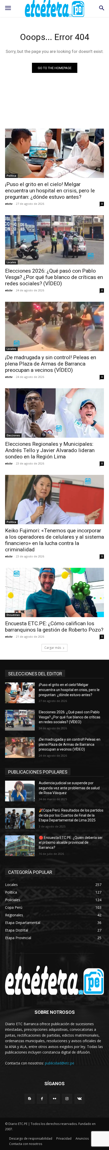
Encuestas (13, 615)
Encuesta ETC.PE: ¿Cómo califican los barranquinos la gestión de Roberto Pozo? (54, 626)
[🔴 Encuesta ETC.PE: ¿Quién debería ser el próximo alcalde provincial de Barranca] (20, 845)
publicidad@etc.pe (59, 1063)
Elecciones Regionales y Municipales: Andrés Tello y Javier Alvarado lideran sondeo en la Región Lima (50, 450)
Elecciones (13, 435)
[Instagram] (67, 1099)
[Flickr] (54, 1099)
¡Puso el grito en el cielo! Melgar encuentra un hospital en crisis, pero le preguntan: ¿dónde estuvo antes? (50, 190)
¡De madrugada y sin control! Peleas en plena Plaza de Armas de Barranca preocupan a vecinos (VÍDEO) (50, 363)
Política (11, 175)
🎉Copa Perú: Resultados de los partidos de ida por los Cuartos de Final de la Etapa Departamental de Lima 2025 (71, 815)
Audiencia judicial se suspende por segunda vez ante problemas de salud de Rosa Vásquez (69, 788)
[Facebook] (42, 1099)
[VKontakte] (79, 1099)
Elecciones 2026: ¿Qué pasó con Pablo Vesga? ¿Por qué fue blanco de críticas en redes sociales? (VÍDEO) (54, 277)
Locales (11, 262)
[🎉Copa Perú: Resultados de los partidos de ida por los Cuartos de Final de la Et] (20, 818)
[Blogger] (29, 1099)
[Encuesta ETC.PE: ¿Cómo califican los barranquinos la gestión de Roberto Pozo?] (54, 592)
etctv (8, 204)
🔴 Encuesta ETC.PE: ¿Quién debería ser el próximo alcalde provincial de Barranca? (71, 843)
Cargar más (52, 647)
